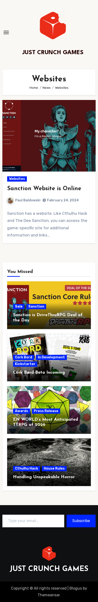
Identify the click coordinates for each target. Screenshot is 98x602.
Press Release (46, 411)
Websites (17, 179)
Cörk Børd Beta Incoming (39, 373)
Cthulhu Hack (26, 468)
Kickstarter (25, 364)
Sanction (36, 306)
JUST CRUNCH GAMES (52, 53)
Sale (19, 306)
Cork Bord (23, 357)
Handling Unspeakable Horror (44, 477)
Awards (21, 411)
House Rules (54, 468)
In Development (51, 357)
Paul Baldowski (27, 200)
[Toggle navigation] (6, 32)
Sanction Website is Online (44, 189)
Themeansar (49, 595)
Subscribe (81, 520)
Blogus (75, 588)
